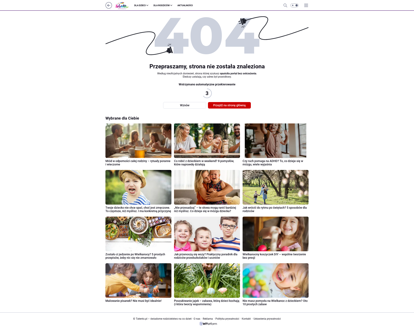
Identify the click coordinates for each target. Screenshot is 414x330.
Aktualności (185, 5)
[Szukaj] (285, 5)
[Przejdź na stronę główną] (108, 7)
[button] (294, 5)
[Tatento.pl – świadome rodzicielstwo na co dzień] (124, 5)
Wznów (184, 105)
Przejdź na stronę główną (229, 105)
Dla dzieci (140, 5)
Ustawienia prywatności (266, 318)
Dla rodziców (161, 5)
